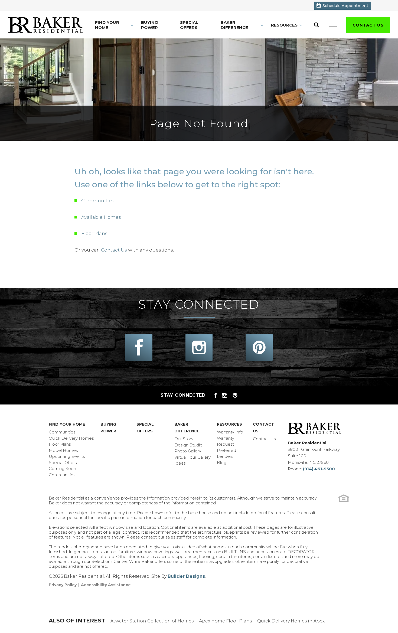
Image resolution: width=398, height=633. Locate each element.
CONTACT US (368, 25)
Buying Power (149, 25)
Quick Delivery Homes (71, 438)
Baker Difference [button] (234, 25)
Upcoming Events (67, 456)
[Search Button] (316, 24)
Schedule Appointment (345, 5)
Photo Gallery (187, 450)
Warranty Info (230, 432)
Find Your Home (67, 424)
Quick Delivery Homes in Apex (291, 621)
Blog (221, 462)
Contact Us (114, 250)
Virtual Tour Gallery (192, 457)
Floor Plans (94, 233)
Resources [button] (284, 25)
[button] (316, 24)
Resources (229, 424)
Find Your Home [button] (107, 25)
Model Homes (63, 450)
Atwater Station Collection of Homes (152, 621)
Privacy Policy (63, 584)
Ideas (179, 463)
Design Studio (188, 445)
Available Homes (101, 217)
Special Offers (189, 25)
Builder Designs (186, 576)
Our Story (183, 438)
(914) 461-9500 (319, 468)
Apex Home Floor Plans (225, 621)
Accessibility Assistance (106, 584)
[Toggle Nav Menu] (333, 24)
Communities (97, 200)
